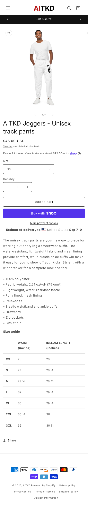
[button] (8, 8)
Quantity (9, 179)
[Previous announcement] (7, 19)
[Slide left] (34, 114)
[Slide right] (53, 114)
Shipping (7, 146)
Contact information (46, 497)
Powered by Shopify (43, 485)
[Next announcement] (80, 19)
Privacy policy (22, 491)
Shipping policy (68, 491)
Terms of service (45, 491)
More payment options (44, 222)
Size (6, 160)
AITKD (26, 485)
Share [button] (12, 440)
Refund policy (67, 485)
